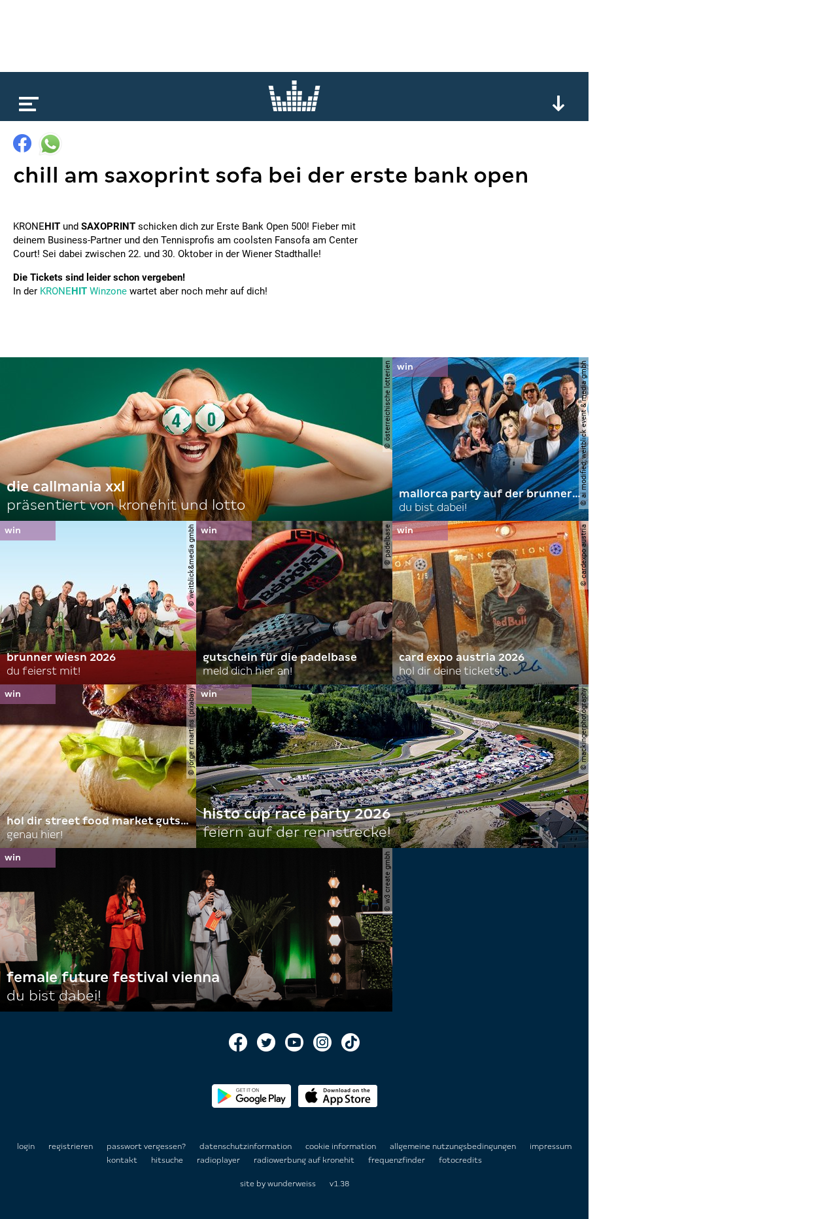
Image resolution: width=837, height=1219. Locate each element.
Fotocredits (460, 1160)
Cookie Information (341, 1146)
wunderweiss (291, 1183)
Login (26, 1146)
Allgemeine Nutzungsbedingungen (454, 1146)
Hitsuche (168, 1160)
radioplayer (219, 1160)
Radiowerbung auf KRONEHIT (305, 1160)
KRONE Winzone (83, 291)
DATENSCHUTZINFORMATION (246, 1146)
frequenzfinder (397, 1160)
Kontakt (123, 1160)
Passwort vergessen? (146, 1146)
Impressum (551, 1146)
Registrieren (70, 1146)
